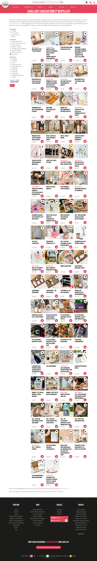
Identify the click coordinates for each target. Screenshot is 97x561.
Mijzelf (13, 36)
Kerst (13, 62)
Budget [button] (51, 7)
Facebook (59, 509)
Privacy (16, 527)
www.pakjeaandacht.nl (15, 23)
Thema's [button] (40, 7)
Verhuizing (14, 72)
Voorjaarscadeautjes (80, 512)
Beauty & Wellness (17, 41)
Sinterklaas (15, 68)
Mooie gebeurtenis (17, 66)
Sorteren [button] (35, 28)
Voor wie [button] (15, 7)
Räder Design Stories (81, 523)
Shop (16, 509)
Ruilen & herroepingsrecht (16, 520)
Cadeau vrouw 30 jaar (81, 516)
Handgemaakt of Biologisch (19, 48)
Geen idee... (15, 54)
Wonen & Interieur (17, 52)
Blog (88, 6)
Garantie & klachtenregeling (16, 523)
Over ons (83, 7)
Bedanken (14, 59)
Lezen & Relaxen (16, 45)
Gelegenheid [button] (27, 7)
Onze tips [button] (61, 7)
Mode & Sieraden (16, 47)
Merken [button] (72, 7)
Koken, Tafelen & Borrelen (19, 43)
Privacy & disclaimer (50, 558)
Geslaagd (14, 61)
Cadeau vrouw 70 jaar (81, 525)
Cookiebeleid (16, 525)
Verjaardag (15, 73)
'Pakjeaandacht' (64, 488)
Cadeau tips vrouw (81, 527)
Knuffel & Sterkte (16, 64)
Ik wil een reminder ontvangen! (48, 547)
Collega (14, 31)
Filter (12, 85)
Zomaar (14, 77)
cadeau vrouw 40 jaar (81, 518)
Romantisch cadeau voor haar (81, 520)
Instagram (59, 512)
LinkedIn (59, 514)
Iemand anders (16, 35)
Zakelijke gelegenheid (17, 75)
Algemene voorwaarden (16, 518)
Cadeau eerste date (81, 529)
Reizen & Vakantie (16, 50)
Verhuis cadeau (81, 509)
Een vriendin (15, 33)
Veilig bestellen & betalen (16, 516)
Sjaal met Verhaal (81, 514)
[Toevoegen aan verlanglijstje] (42, 33)
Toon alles (81, 533)
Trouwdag (14, 70)
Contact (16, 514)
